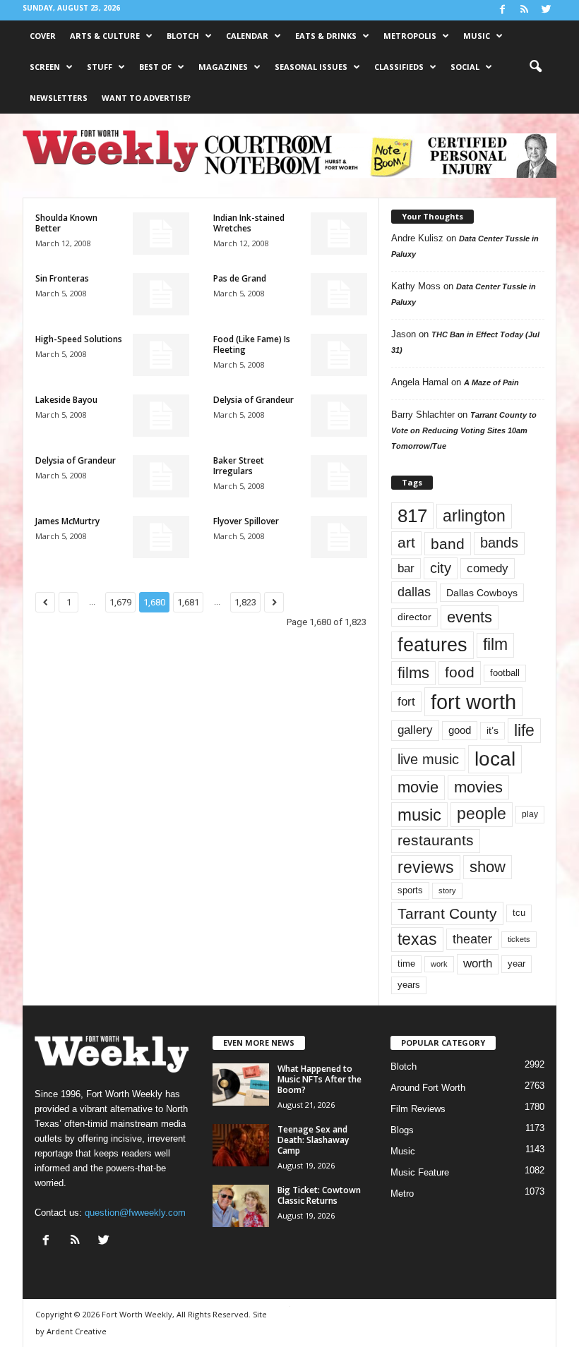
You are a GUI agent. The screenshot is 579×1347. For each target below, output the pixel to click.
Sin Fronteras (62, 278)
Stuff (99, 66)
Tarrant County (447, 913)
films (413, 673)
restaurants (436, 840)
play (530, 814)
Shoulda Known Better (66, 223)
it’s (493, 730)
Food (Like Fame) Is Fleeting (251, 344)
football (505, 673)
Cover (43, 35)
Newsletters (59, 97)
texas (417, 939)
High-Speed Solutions (78, 339)
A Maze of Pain (491, 382)
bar (406, 568)
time (406, 963)
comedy (487, 568)
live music (428, 759)
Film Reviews (418, 1109)
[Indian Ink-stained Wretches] (339, 233)
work (439, 964)
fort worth (473, 701)
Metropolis (409, 35)
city (440, 568)
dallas (414, 591)
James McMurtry (67, 521)
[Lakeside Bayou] (161, 415)
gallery (415, 730)
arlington (474, 516)
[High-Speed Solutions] (161, 355)
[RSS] (523, 10)
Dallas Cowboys (482, 592)
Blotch (183, 35)
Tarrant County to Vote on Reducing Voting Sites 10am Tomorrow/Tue (464, 430)
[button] (535, 67)
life (524, 730)
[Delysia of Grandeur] (339, 415)
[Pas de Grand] (339, 294)
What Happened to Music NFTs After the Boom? (319, 1079)
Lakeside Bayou (66, 400)
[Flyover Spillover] (339, 537)
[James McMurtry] (161, 537)
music (419, 814)
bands (499, 542)
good (459, 730)
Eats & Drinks (326, 35)
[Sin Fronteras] (161, 294)
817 (412, 515)
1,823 (245, 602)
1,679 (120, 602)
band (448, 544)
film (495, 644)
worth (477, 963)
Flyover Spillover (246, 521)
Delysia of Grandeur (253, 400)
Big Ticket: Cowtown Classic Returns (319, 1195)
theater (472, 938)
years (409, 984)
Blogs (402, 1130)
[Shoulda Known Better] (161, 233)
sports (410, 890)
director (414, 617)
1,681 (188, 602)
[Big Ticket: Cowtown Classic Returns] (241, 1206)
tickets (519, 939)
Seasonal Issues (311, 66)
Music (476, 35)
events (469, 617)
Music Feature (419, 1172)
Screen (45, 66)
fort (406, 701)
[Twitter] (545, 10)
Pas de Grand (239, 278)
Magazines (223, 66)
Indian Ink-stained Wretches (249, 223)
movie (418, 787)
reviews (426, 867)
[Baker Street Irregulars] (339, 476)
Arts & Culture (105, 35)
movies (478, 787)
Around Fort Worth (427, 1087)
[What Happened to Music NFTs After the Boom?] (241, 1084)
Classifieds (399, 66)
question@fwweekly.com (135, 1212)
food (459, 672)
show (488, 867)
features (432, 645)
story (447, 890)
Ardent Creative (77, 1331)
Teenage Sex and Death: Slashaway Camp (313, 1139)
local (494, 759)
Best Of (155, 66)
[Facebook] (502, 10)
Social (464, 66)
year (516, 964)
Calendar (247, 35)
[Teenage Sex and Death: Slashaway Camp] (241, 1145)
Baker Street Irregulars (238, 465)
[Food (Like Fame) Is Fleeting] (339, 355)
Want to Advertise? (146, 97)
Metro (402, 1193)
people (481, 814)
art (406, 542)
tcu (519, 912)
